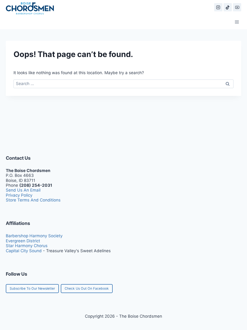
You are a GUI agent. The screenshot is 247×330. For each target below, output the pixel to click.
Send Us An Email (23, 190)
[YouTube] (237, 7)
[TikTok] (228, 7)
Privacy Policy (19, 195)
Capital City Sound (24, 250)
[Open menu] (236, 22)
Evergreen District (23, 240)
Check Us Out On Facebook (87, 288)
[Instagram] (218, 7)
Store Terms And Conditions (33, 200)
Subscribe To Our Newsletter (32, 288)
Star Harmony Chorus (27, 245)
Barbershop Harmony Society (34, 235)
